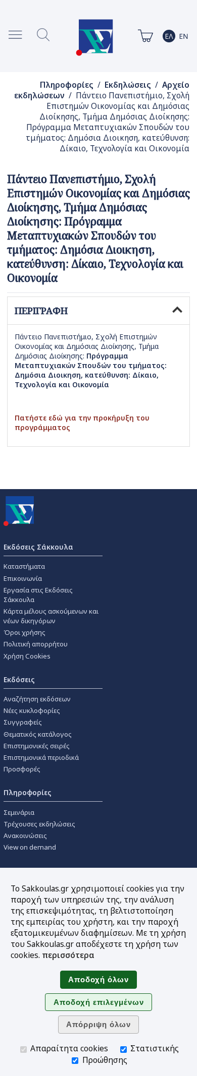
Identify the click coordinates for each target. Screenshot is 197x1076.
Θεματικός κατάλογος (38, 734)
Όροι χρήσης (24, 632)
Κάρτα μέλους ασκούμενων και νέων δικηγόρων (51, 616)
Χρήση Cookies (27, 656)
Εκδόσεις (19, 679)
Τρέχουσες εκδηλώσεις (39, 823)
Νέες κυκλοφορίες (32, 710)
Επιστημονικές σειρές (37, 745)
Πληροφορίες (66, 85)
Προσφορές (22, 768)
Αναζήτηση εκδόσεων (37, 698)
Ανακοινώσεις (25, 835)
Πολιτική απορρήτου (36, 643)
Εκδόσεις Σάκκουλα (38, 547)
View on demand (30, 847)
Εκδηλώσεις (128, 85)
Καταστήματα (24, 566)
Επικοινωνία (23, 578)
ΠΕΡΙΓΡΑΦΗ (41, 311)
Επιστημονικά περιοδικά (41, 757)
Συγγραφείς (23, 722)
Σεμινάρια (19, 812)
